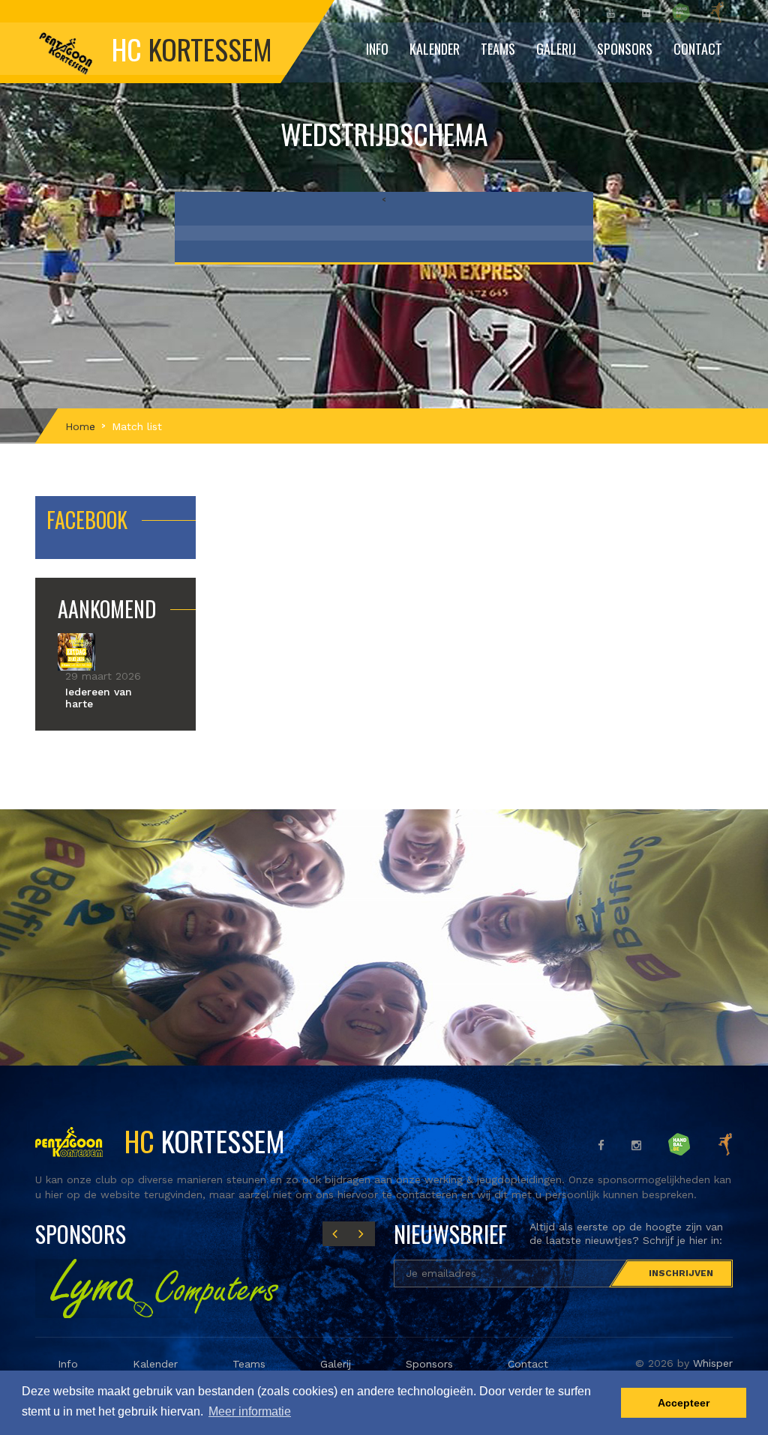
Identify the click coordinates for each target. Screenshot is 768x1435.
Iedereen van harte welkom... (98, 704)
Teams (249, 1364)
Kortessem (201, 1140)
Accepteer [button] (684, 1403)
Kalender (435, 48)
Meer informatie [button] (249, 1411)
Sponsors (624, 48)
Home (80, 426)
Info (68, 1364)
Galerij (556, 48)
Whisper (713, 1363)
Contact (698, 48)
